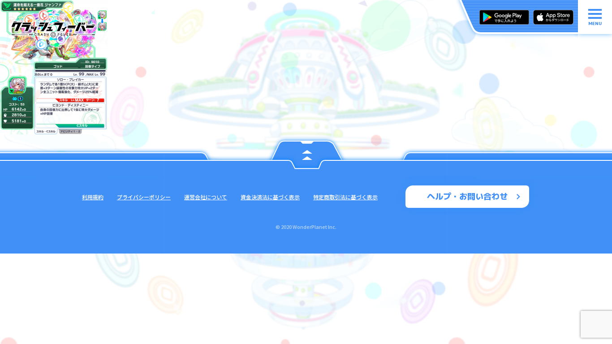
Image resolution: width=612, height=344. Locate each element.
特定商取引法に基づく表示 (345, 197)
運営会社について (205, 197)
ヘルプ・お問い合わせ (467, 196)
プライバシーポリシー (144, 197)
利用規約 (92, 197)
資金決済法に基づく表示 (270, 197)
